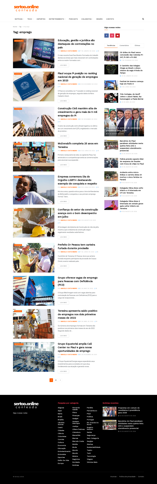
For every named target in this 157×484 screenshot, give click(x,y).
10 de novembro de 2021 (88, 354)
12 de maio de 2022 (86, 288)
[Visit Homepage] (26, 8)
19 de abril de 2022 (86, 321)
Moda (74, 447)
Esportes (41, 19)
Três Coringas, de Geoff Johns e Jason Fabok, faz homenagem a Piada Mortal (131, 96)
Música (75, 456)
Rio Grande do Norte (93, 423)
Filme (74, 412)
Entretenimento (56, 19)
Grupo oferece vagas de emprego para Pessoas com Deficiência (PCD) (78, 281)
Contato (110, 19)
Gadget (75, 418)
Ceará (60, 427)
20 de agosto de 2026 (115, 134)
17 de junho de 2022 (87, 252)
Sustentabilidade (93, 447)
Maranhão (76, 435)
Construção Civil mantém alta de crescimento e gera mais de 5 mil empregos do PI (77, 112)
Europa (61, 463)
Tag (20, 26)
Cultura (61, 442)
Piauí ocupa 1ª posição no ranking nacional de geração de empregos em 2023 (78, 77)
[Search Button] (143, 19)
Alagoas (61, 408)
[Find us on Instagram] (112, 35)
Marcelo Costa (78, 441)
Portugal (90, 420)
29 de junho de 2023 (87, 187)
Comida (61, 439)
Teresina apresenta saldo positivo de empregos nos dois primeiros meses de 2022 (77, 314)
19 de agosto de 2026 (129, 182)
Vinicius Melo (92, 462)
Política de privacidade (127, 476)
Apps (60, 411)
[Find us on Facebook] (106, 35)
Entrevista (62, 454)
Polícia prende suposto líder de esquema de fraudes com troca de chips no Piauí (132, 161)
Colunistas (86, 19)
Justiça (75, 426)
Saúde (89, 432)
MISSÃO (99, 19)
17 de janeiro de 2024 (87, 51)
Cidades (18, 74)
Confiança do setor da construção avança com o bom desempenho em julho (78, 213)
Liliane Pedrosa (78, 429)
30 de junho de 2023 (87, 150)
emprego (26, 26)
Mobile (75, 444)
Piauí (89, 414)
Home (15, 26)
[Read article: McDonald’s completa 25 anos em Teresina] (33, 156)
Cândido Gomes (61, 423)
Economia (62, 445)
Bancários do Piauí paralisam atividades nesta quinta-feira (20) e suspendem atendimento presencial (131, 146)
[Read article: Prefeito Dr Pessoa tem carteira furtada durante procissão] (33, 258)
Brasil (60, 417)
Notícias (18, 19)
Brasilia (61, 420)
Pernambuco (92, 411)
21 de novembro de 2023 (88, 119)
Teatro (89, 450)
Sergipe (90, 441)
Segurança (91, 435)
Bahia (60, 414)
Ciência (61, 433)
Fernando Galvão (76, 408)
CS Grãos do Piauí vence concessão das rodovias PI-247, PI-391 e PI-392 (131, 54)
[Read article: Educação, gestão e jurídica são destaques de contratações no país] (33, 53)
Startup (90, 444)
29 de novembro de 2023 (88, 84)
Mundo (75, 450)
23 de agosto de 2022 (88, 220)
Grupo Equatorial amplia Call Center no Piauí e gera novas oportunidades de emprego (75, 347)
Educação (19, 41)
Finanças (75, 415)
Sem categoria (93, 438)
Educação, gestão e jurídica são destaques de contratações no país (76, 44)
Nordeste (76, 462)
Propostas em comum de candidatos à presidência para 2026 (129, 410)
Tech (29, 19)
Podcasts (73, 19)
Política (90, 417)
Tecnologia (91, 456)
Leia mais (64, 64)
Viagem (90, 459)
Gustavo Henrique (76, 422)
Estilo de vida (63, 460)
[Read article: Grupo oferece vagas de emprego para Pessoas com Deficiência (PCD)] (33, 291)
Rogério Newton (90, 428)
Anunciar (113, 476)
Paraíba (90, 408)
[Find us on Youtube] (117, 35)
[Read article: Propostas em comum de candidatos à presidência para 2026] (124, 122)
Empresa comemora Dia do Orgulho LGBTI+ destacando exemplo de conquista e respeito (77, 180)
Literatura (76, 432)
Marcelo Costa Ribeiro (69, 51)
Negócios (19, 344)
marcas (75, 438)
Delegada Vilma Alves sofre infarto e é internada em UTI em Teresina (131, 190)
